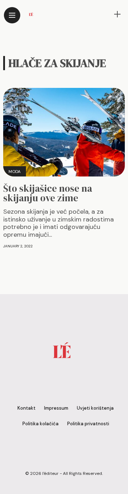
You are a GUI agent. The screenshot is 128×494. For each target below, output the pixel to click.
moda (15, 171)
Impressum (56, 408)
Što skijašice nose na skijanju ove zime (47, 193)
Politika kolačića (40, 424)
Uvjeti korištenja (95, 408)
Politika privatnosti (88, 424)
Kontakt (26, 408)
